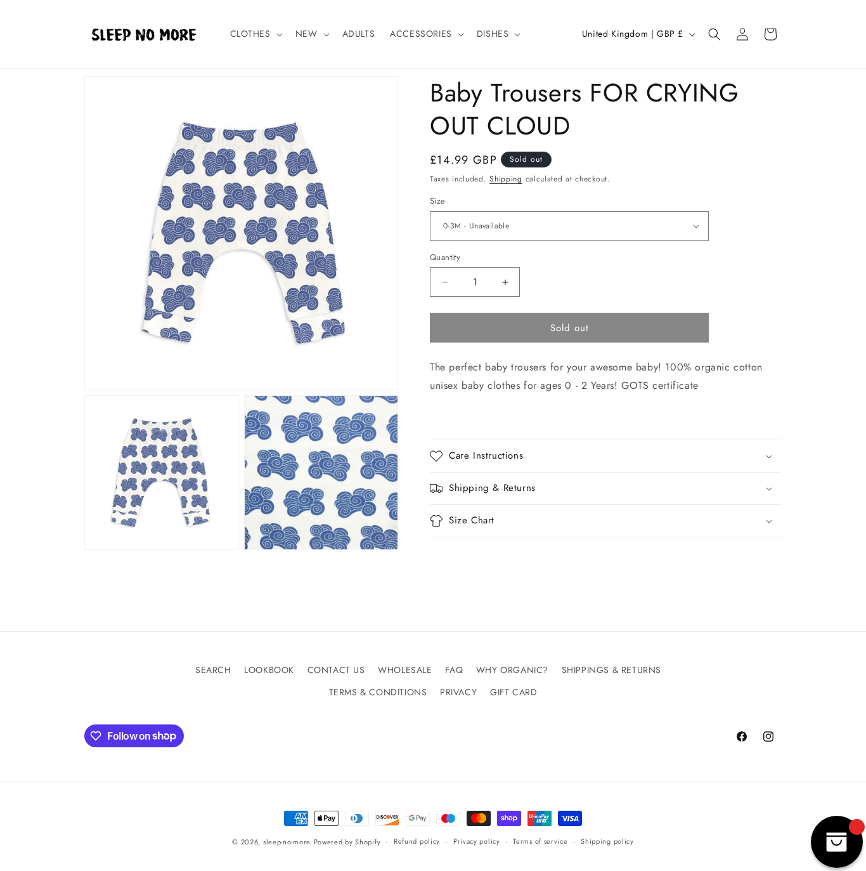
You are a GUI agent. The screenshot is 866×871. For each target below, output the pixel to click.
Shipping (505, 179)
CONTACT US (336, 670)
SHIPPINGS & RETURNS (611, 670)
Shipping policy (607, 841)
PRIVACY (458, 692)
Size (438, 201)
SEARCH (213, 670)
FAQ (454, 670)
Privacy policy (476, 841)
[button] (255, 33)
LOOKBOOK (269, 670)
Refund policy (417, 841)
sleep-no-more (287, 842)
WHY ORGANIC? (512, 670)
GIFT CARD (513, 692)
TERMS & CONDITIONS (378, 692)
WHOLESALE (405, 670)
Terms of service (540, 841)
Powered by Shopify (347, 842)
